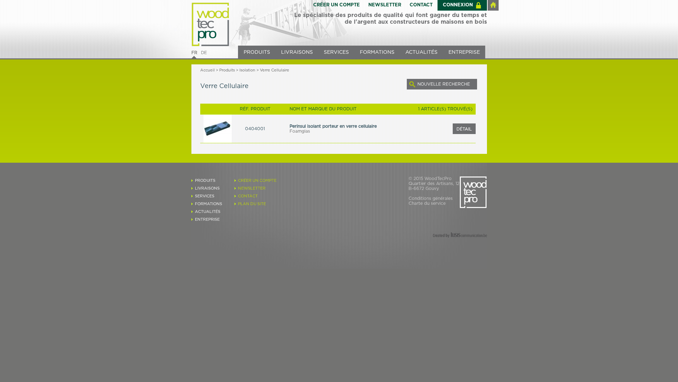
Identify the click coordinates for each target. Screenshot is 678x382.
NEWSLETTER (384, 5)
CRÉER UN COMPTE (336, 5)
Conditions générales (431, 198)
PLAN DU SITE (252, 204)
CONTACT (421, 5)
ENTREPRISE (464, 52)
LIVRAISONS (297, 52)
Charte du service (427, 203)
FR (194, 53)
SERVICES (336, 52)
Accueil (207, 70)
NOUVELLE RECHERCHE (443, 84)
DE (204, 53)
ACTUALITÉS (421, 52)
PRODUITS (257, 52)
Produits (227, 70)
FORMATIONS (377, 52)
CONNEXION (458, 5)
